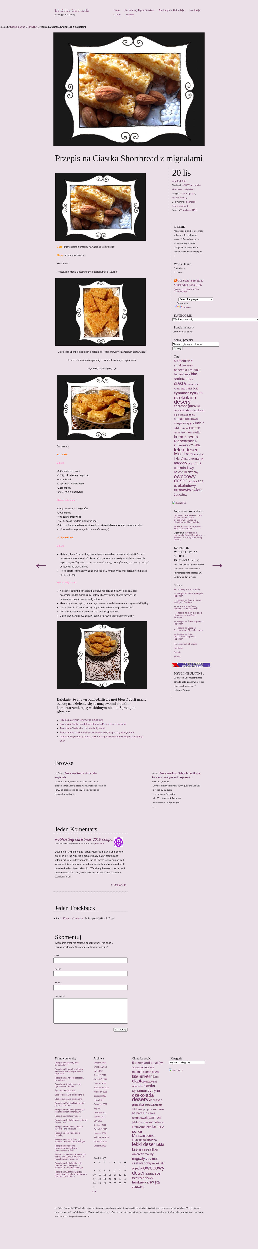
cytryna (154, 1090)
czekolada (143, 1095)
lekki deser (143, 1144)
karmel (153, 1122)
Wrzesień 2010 (100, 1141)
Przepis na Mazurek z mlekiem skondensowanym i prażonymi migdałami (69, 1071)
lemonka (146, 1149)
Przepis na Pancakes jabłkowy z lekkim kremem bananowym (70, 1110)
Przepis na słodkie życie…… (68, 1116)
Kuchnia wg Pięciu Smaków (139, 10)
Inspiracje (195, 10)
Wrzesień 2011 (100, 1092)
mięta (148, 1159)
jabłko (135, 1122)
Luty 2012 (98, 1071)
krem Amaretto (141, 1127)
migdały (138, 1158)
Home (117, 10)
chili (156, 1077)
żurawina (138, 1186)
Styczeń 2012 (99, 1075)
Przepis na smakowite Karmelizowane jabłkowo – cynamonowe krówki (67, 1148)
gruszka (138, 1104)
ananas (135, 1067)
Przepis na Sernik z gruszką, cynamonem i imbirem (68, 1085)
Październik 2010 (101, 1137)
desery (140, 1099)
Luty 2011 (97, 1121)
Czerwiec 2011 (100, 1104)
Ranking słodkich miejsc (172, 10)
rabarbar (149, 1173)
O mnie (117, 14)
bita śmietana (143, 1076)
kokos (161, 1122)
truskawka (140, 1182)
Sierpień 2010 (99, 1146)
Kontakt (130, 14)
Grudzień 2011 (100, 1079)
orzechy (137, 1168)
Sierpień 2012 (99, 1063)
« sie (94, 1191)
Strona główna (17, 27)
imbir (156, 1117)
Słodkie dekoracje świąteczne (68, 1099)
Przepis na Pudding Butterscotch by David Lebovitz (70, 1104)
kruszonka (139, 1139)
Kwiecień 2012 (100, 1067)
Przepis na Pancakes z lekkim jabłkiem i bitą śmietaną (69, 1127)
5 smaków (155, 1063)
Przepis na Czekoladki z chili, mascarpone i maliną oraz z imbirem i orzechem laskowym (69, 1165)
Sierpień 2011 (99, 1096)
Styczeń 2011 (99, 1125)
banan (147, 1072)
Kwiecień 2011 (100, 1112)
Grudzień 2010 (100, 1129)
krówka (151, 1140)
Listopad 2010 (99, 1133)
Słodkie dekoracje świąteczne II (69, 1095)
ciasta (138, 1080)
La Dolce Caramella (72, 10)
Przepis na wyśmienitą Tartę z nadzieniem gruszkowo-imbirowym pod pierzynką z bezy (71, 1174)
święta (154, 1182)
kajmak (144, 1122)
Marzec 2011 (99, 1117)
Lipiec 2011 (98, 1100)
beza (155, 1072)
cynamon (139, 1090)
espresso (155, 1100)
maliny (149, 1154)
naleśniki (158, 1163)
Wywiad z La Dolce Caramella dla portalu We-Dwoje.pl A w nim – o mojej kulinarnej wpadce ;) (70, 1156)
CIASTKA (32, 27)
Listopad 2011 (99, 1083)
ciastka (149, 1086)
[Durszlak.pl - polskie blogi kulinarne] (176, 1070)
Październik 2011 (101, 1087)
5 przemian (140, 1063)
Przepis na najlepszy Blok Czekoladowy (67, 1064)
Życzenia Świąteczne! (65, 1090)
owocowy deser (148, 1170)
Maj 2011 (97, 1108)
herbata (148, 1104)
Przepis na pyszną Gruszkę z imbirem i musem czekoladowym (70, 1140)
